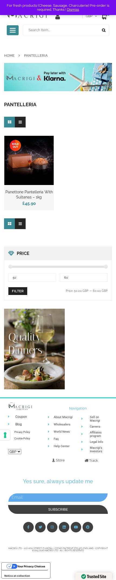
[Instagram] (52, 527)
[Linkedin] (64, 527)
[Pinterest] (88, 527)
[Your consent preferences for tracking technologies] (5, 435)
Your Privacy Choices (31, 566)
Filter (18, 291)
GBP (89, 16)
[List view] (20, 122)
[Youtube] (76, 527)
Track (93, 460)
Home (9, 56)
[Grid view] (9, 122)
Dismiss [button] (73, 10)
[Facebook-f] (28, 527)
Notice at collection (17, 575)
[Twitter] (40, 527)
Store (60, 460)
